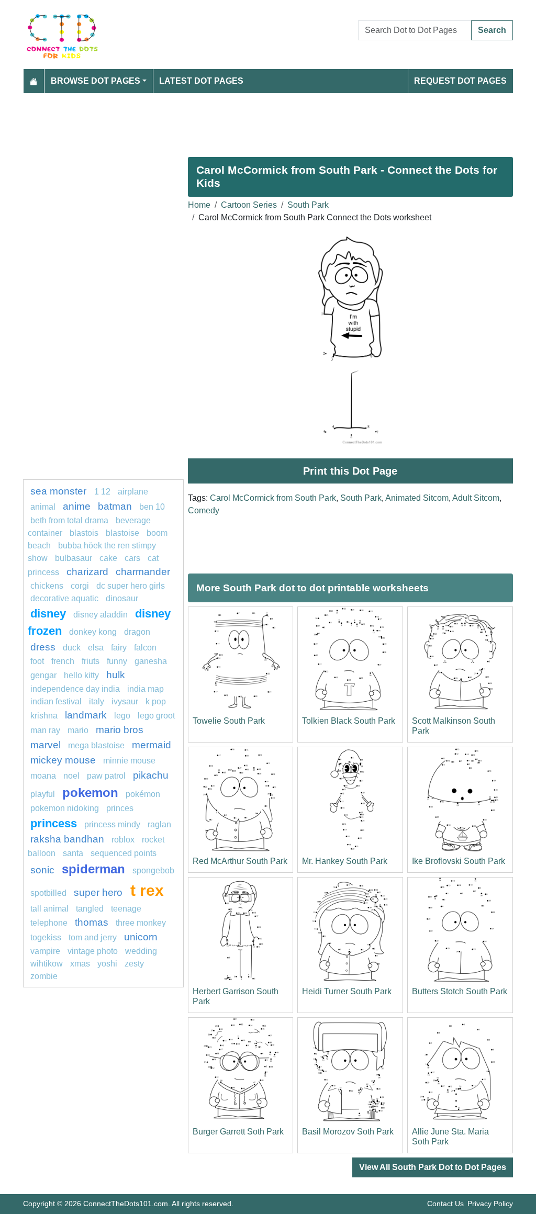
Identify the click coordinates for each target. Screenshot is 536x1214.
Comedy (203, 510)
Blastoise (122, 533)
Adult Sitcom (475, 497)
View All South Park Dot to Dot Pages (432, 1167)
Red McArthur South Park (240, 861)
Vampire (45, 951)
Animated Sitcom (417, 497)
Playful (42, 794)
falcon (145, 647)
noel (71, 775)
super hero (99, 892)
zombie (44, 976)
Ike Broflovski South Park (458, 861)
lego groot (156, 715)
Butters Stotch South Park (459, 991)
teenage (126, 908)
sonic (42, 869)
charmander (143, 571)
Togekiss (45, 937)
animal (42, 506)
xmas (80, 963)
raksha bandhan (67, 839)
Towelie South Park (229, 720)
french (62, 661)
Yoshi (107, 963)
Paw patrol (106, 775)
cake (108, 558)
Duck (72, 647)
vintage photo (93, 951)
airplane (133, 491)
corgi (80, 585)
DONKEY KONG (93, 631)
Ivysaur (124, 701)
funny (117, 661)
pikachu (151, 775)
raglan (159, 824)
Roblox (123, 839)
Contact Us (445, 1203)
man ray (45, 730)
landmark (86, 715)
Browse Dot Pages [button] (95, 80)
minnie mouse (129, 760)
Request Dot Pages (460, 80)
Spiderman (93, 869)
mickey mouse (63, 760)
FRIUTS (90, 661)
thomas (91, 922)
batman (115, 506)
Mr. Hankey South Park (344, 861)
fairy (119, 647)
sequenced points (124, 853)
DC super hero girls (130, 585)
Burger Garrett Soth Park (238, 1131)
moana (43, 775)
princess (53, 823)
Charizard (87, 571)
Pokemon (90, 792)
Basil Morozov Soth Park (348, 1131)
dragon (137, 631)
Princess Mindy (112, 824)
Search (492, 30)
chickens (46, 585)
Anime (77, 506)
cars (132, 558)
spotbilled (48, 893)
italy (96, 701)
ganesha (151, 661)
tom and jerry (93, 937)
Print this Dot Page (350, 471)
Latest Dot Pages (201, 80)
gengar (43, 675)
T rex (147, 890)
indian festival (56, 701)
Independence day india (75, 688)
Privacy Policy (490, 1203)
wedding (141, 951)
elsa (96, 647)
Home (199, 204)
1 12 (102, 491)
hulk (115, 674)
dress (42, 647)
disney (48, 613)
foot (37, 661)
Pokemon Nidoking (64, 808)
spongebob (153, 870)
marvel (45, 744)
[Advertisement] (268, 120)
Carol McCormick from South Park (273, 497)
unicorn (141, 936)
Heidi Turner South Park (347, 991)
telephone (49, 922)
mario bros (119, 729)
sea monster (59, 491)
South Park (308, 204)
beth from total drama (69, 520)
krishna (44, 715)
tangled (90, 908)
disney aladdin (100, 614)
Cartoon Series (249, 204)
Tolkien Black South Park (348, 720)
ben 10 (152, 506)
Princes (119, 808)
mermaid (151, 744)
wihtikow (46, 963)
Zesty (134, 963)
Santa (73, 853)
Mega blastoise (96, 745)
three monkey (141, 922)
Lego (122, 715)
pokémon (143, 794)
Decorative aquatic (64, 598)
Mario (78, 730)
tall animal (49, 908)
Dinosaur (122, 598)
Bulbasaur (73, 558)
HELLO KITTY (81, 675)
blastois (84, 533)
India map (145, 688)
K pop (156, 701)
